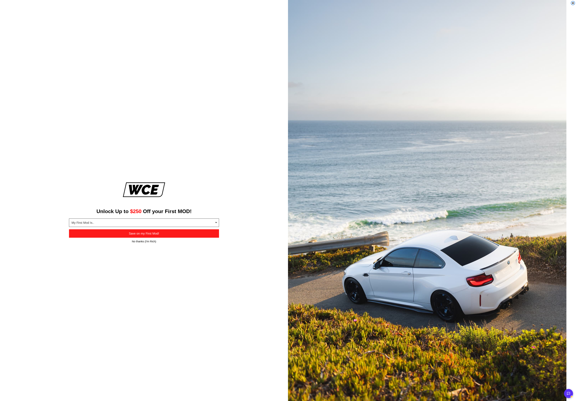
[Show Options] (216, 223)
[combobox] (143, 223)
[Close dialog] (573, 3)
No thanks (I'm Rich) (144, 241)
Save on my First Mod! (144, 233)
